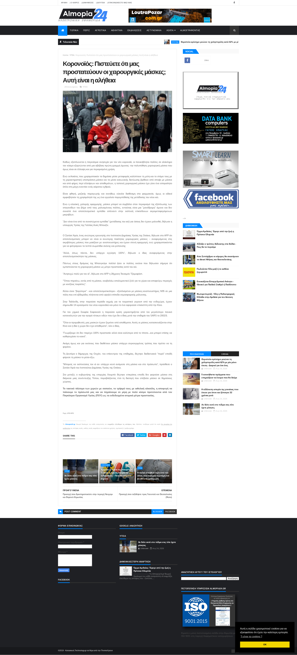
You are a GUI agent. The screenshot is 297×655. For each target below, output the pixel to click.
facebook (170, 512)
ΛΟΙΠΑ (170, 30)
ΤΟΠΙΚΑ (74, 30)
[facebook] (234, 2)
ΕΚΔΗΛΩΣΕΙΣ (134, 30)
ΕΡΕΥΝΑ (159, 42)
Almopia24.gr (70, 424)
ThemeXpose (107, 650)
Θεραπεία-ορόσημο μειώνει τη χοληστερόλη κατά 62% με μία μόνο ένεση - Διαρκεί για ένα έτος (211, 42)
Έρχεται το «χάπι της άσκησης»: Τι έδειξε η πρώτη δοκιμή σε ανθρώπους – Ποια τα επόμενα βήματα (116, 474)
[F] (233, 651)
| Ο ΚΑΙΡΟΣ (74, 3)
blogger (157, 512)
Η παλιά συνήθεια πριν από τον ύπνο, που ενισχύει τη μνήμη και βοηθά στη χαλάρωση (153, 475)
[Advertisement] (119, 449)
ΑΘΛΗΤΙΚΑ (117, 30)
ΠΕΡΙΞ (86, 30)
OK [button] (265, 644)
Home (65, 55)
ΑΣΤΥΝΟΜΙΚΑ (154, 30)
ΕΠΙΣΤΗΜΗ (105, 465)
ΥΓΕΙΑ (72, 55)
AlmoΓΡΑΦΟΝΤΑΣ (190, 30)
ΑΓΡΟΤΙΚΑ (100, 30)
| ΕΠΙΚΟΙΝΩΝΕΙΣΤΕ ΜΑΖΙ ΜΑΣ (119, 3)
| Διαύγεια (100, 3)
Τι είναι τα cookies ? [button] (251, 636)
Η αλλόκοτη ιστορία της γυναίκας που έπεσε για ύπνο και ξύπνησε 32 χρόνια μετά (219, 392)
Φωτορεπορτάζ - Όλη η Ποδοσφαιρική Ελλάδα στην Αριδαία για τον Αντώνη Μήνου (216, 297)
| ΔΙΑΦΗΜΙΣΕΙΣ (88, 3)
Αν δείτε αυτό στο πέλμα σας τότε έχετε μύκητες (80, 477)
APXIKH (64, 3)
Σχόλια (225, 354)
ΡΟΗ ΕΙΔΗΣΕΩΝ (197, 354)
